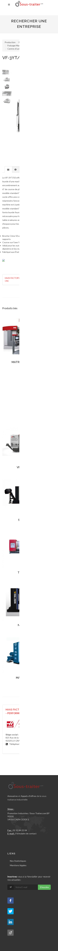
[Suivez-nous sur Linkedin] (10, 922)
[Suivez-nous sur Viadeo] (10, 933)
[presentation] (8, 170)
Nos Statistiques (18, 861)
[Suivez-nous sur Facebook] (10, 900)
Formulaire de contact (26, 833)
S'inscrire (44, 887)
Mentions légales (18, 865)
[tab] (8, 169)
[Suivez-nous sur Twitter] (10, 911)
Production (10, 42)
